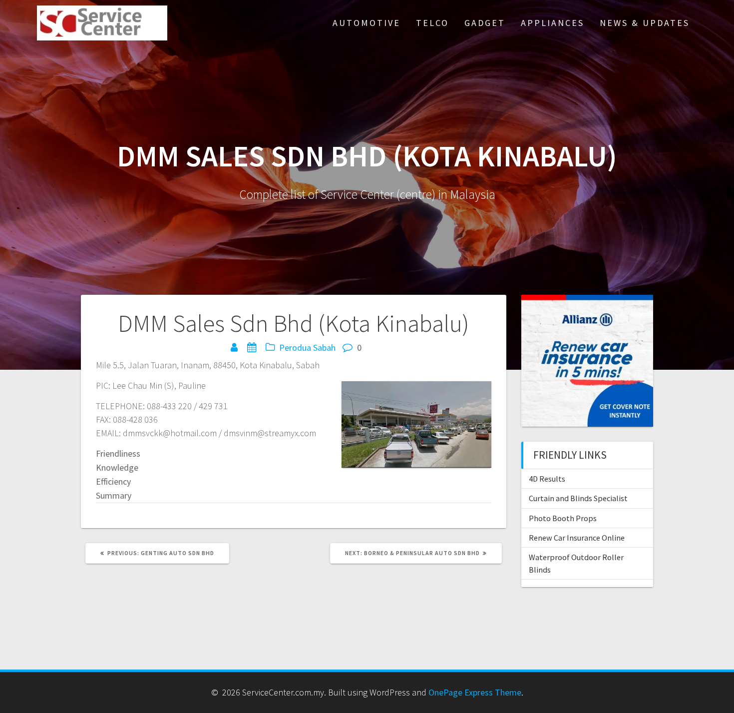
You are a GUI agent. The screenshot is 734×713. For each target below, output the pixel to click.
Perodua (295, 347)
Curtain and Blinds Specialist (578, 498)
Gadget (484, 22)
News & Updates (645, 22)
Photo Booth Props (563, 518)
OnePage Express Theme (474, 692)
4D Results (547, 479)
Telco (432, 22)
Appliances (552, 22)
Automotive (366, 22)
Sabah (324, 347)
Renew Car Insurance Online (577, 538)
